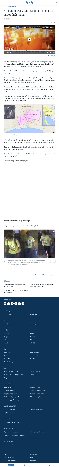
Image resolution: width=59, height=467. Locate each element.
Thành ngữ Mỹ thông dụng (37, 391)
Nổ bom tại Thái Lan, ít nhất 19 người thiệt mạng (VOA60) (20, 27)
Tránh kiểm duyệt (8, 445)
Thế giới (6, 337)
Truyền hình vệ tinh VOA (11, 372)
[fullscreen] (53, 52)
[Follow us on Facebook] (5, 303)
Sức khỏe (32, 343)
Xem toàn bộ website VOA (11, 422)
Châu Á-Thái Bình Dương (10, 7)
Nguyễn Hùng (7, 359)
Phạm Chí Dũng (8, 362)
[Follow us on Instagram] (15, 303)
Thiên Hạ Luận (34, 356)
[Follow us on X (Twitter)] (8, 303)
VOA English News (9, 457)
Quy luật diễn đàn (9, 413)
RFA (31, 457)
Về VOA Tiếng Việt (9, 410)
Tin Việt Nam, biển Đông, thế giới (13, 375)
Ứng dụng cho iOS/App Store (12, 432)
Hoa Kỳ (6, 343)
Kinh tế (32, 334)
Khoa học (33, 340)
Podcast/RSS (33, 314)
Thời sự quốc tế (34, 324)
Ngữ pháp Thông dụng (10, 391)
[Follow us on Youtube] (12, 303)
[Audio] (36, 465)
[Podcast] (19, 303)
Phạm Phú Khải (34, 353)
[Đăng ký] (23, 303)
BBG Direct (7, 454)
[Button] (52, 23)
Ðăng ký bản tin (8, 314)
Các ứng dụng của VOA (37, 432)
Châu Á (6, 340)
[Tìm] (49, 465)
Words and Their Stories (37, 394)
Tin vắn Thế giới (35, 372)
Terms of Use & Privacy (37, 410)
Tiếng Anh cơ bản (9, 387)
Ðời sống (32, 337)
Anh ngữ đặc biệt (35, 387)
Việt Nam (6, 334)
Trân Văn (32, 359)
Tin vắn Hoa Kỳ (34, 375)
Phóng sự (6, 378)
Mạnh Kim (7, 353)
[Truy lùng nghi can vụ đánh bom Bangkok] (29, 243)
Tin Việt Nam (7, 324)
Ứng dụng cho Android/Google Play (14, 435)
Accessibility (33, 454)
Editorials (33, 461)
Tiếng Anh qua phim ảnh (10, 394)
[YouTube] (24, 465)
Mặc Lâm (6, 356)
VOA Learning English (36, 397)
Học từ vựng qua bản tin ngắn (12, 400)
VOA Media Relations (10, 461)
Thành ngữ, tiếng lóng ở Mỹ (11, 397)
